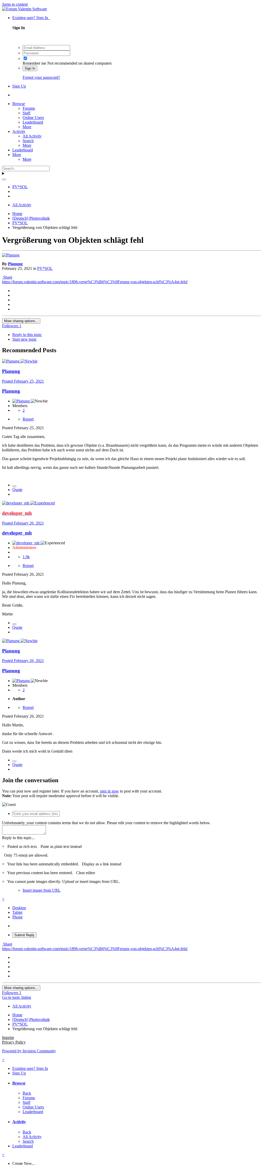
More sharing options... (21, 321)
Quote (17, 489)
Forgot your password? (41, 77)
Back (27, 1093)
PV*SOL (45, 268)
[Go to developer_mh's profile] (16, 503)
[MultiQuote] (14, 486)
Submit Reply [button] (24, 935)
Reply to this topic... (18, 838)
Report (28, 419)
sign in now (109, 791)
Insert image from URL (42, 890)
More (27, 127)
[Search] (4, 179)
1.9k (26, 557)
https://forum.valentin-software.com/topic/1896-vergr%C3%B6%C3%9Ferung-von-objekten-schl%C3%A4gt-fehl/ (95, 282)
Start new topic (24, 339)
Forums (29, 108)
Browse (18, 103)
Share (7, 277)
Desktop (19, 908)
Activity (18, 131)
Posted (23, 381)
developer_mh (17, 533)
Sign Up (19, 86)
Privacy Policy (14, 1042)
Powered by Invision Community (29, 1051)
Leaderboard (33, 122)
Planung (15, 264)
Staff (26, 113)
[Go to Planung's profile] (11, 255)
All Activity (32, 136)
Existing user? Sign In (31, 17)
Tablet (17, 912)
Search (28, 141)
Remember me (34, 63)
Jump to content (15, 4)
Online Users (33, 117)
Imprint (8, 1037)
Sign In (30, 68)
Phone (17, 917)
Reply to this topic (27, 334)
